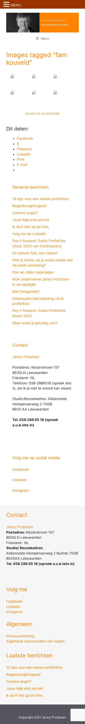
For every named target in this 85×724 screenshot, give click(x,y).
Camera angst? (25, 213)
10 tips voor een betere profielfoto (40, 199)
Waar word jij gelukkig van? (34, 323)
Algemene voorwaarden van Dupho (35, 641)
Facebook (20, 469)
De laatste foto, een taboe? (35, 253)
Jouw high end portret (30, 220)
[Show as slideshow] (42, 113)
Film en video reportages (33, 272)
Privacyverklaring (20, 636)
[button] (7, 4)
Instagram (20, 490)
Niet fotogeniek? (26, 291)
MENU (16, 5)
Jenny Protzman (25, 357)
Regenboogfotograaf (29, 206)
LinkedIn (19, 480)
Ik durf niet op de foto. (31, 227)
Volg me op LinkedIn (29, 234)
